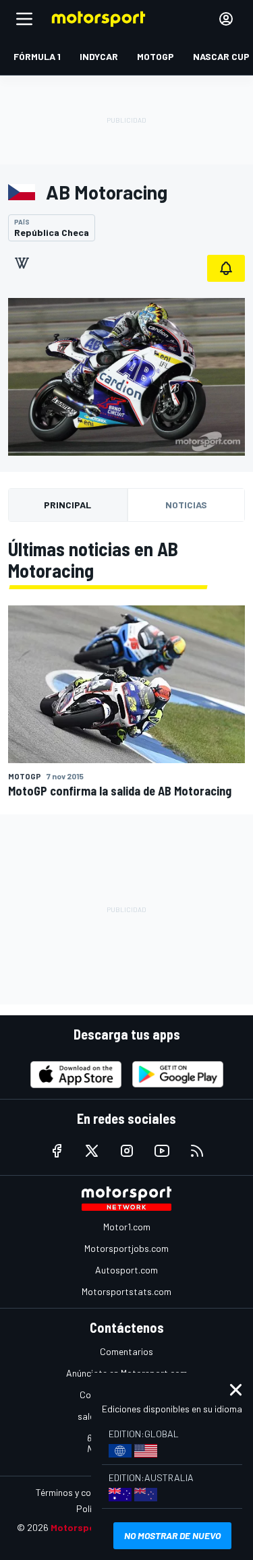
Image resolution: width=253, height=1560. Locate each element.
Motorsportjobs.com (126, 1248)
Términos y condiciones (83, 1492)
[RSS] (197, 1150)
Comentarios (126, 1351)
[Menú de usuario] (226, 18)
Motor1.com (126, 1226)
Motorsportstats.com (126, 1291)
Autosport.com (126, 1270)
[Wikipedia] (21, 262)
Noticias (186, 504)
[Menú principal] (24, 19)
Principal (67, 504)
